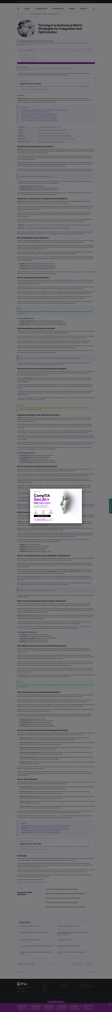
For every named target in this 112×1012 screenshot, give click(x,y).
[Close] (56, 490)
